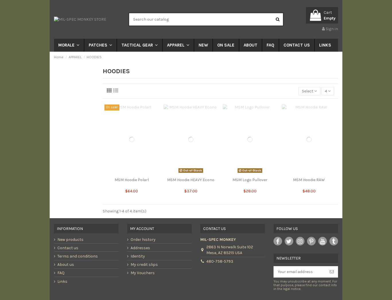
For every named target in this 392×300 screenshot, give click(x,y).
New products (70, 239)
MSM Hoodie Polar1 (132, 179)
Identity (138, 256)
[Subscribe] (332, 271)
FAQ (61, 272)
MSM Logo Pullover (249, 179)
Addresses (140, 247)
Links (62, 281)
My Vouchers (143, 272)
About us (65, 264)
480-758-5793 (219, 261)
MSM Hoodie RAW (309, 179)
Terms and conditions (77, 256)
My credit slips (144, 264)
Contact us (67, 247)
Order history (143, 239)
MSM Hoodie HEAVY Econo (190, 179)
